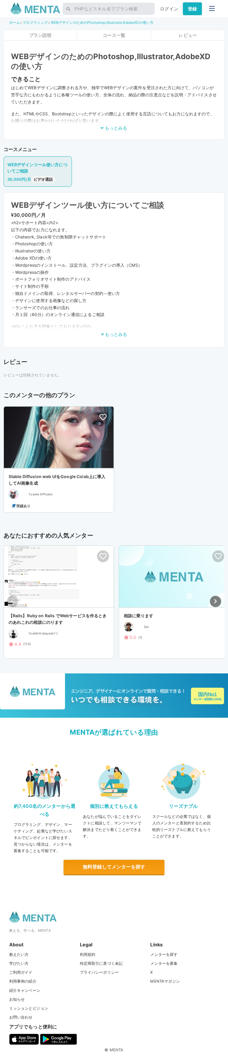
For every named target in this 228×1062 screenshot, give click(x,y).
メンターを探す (164, 954)
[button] (215, 601)
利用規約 (88, 954)
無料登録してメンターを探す (114, 867)
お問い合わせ (21, 1017)
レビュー (188, 35)
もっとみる (115, 128)
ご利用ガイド (21, 972)
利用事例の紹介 (23, 981)
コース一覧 (114, 35)
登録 (192, 9)
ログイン (169, 9)
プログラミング (35, 22)
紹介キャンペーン (24, 990)
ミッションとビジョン (28, 1008)
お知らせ (17, 999)
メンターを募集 (164, 963)
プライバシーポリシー (99, 972)
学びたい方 (19, 963)
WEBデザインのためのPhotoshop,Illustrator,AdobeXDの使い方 (102, 22)
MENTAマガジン (165, 981)
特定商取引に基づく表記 (101, 963)
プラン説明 (40, 35)
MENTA (117, 1049)
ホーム (14, 22)
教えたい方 (19, 954)
